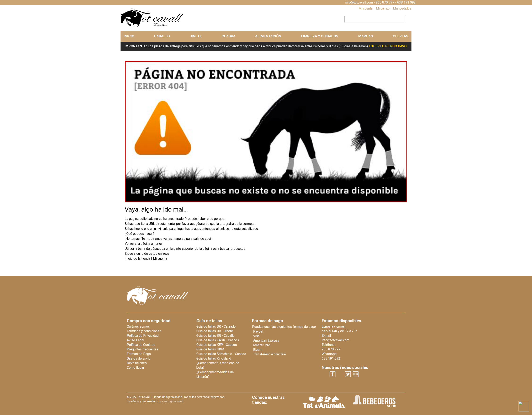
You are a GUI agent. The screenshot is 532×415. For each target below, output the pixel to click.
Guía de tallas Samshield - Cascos (221, 354)
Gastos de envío (138, 358)
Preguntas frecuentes (142, 349)
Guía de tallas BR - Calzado (216, 326)
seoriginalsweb (173, 401)
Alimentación (268, 36)
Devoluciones (137, 363)
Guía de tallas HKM (210, 349)
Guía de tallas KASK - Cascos (217, 340)
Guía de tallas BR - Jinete (214, 331)
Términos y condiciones (144, 331)
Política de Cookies (141, 345)
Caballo (162, 36)
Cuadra (228, 36)
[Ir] (406, 18)
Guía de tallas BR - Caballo (215, 336)
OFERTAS (400, 36)
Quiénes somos (138, 326)
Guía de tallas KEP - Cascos (216, 345)
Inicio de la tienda (138, 259)
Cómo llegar (135, 368)
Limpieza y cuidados (319, 36)
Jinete (196, 36)
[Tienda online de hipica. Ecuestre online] (152, 26)
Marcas (365, 36)
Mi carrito (383, 8)
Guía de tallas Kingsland (213, 358)
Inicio (129, 36)
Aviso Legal (135, 340)
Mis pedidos (402, 8)
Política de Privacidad (143, 336)
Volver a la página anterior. (144, 244)
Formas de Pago (139, 354)
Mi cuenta (365, 8)
